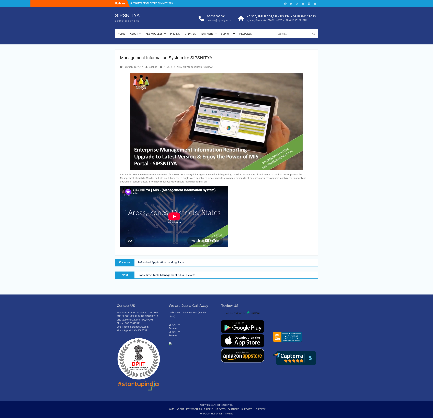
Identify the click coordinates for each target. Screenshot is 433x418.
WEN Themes (226, 413)
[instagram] (297, 3)
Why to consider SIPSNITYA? (198, 67)
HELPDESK (245, 33)
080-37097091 (189, 312)
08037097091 (216, 16)
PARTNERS (207, 33)
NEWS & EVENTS (172, 67)
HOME (121, 33)
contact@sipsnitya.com (219, 20)
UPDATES (190, 33)
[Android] (309, 3)
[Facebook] (285, 3)
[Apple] (315, 3)
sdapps (153, 67)
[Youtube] (303, 3)
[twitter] (291, 3)
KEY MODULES (154, 33)
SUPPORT (226, 33)
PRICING (175, 33)
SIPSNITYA (127, 15)
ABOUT (134, 33)
